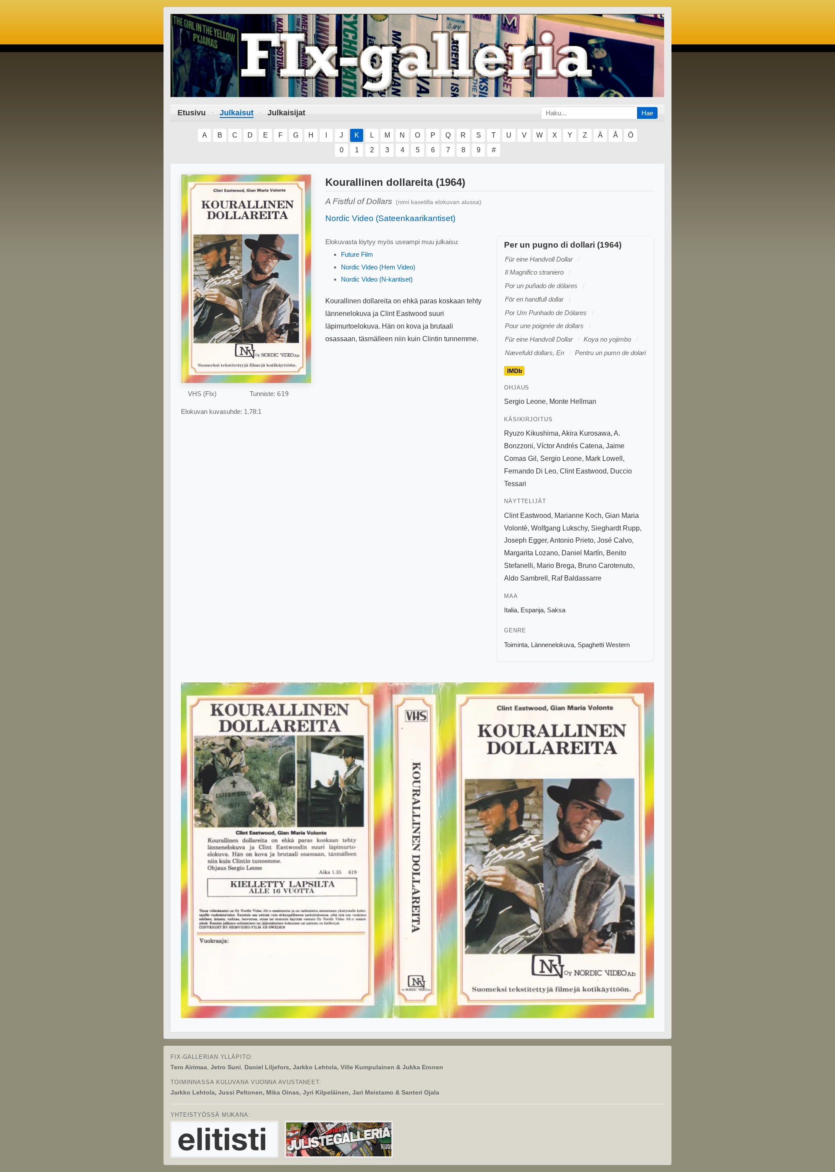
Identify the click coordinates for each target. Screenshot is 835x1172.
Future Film (357, 254)
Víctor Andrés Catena (569, 446)
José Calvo (614, 540)
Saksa (556, 610)
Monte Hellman (572, 401)
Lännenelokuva (552, 644)
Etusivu (191, 112)
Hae (647, 113)
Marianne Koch (577, 515)
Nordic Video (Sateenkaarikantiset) (390, 218)
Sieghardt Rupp (615, 528)
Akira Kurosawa (586, 433)
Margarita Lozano (531, 553)
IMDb (514, 370)
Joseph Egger (525, 540)
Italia (510, 610)
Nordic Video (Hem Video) (378, 267)
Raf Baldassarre (576, 578)
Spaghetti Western (604, 644)
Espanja (532, 610)
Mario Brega (555, 565)
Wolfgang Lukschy (559, 528)
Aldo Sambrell (526, 578)
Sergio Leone (525, 401)
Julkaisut (237, 112)
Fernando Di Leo (530, 471)
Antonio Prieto (572, 540)
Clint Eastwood (583, 471)
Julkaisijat (286, 112)
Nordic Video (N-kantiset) (377, 279)
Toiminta (516, 644)
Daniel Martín (582, 553)
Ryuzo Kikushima (531, 433)
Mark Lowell (604, 458)
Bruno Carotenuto (605, 565)
